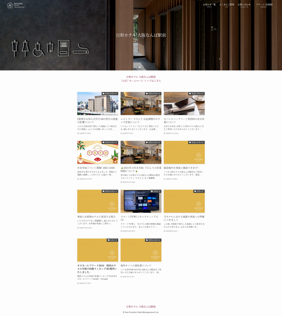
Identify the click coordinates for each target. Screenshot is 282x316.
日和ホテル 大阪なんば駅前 (141, 306)
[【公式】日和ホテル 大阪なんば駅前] (15, 5)
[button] (137, 67)
